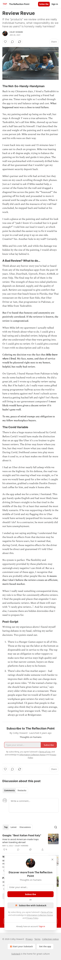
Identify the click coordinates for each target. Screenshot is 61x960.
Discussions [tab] (25, 827)
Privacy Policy (32, 918)
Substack (15, 953)
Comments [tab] (9, 790)
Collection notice (50, 939)
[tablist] (15, 790)
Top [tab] (6, 827)
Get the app (45, 946)
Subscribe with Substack (32, 905)
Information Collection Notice (40, 915)
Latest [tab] (14, 827)
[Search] (56, 827)
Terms (37, 939)
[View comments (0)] (12, 42)
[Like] (5, 42)
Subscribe (44, 4)
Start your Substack (23, 946)
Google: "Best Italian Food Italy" (21, 835)
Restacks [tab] (22, 790)
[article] (30, 842)
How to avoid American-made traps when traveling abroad (20, 841)
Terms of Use (46, 912)
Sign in (55, 4)
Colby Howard (16, 32)
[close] (52, 859)
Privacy (29, 939)
